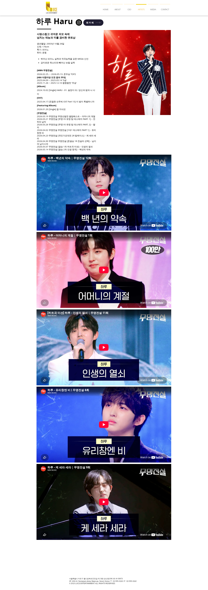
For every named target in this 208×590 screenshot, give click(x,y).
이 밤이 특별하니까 (85, 101)
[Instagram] (79, 22)
